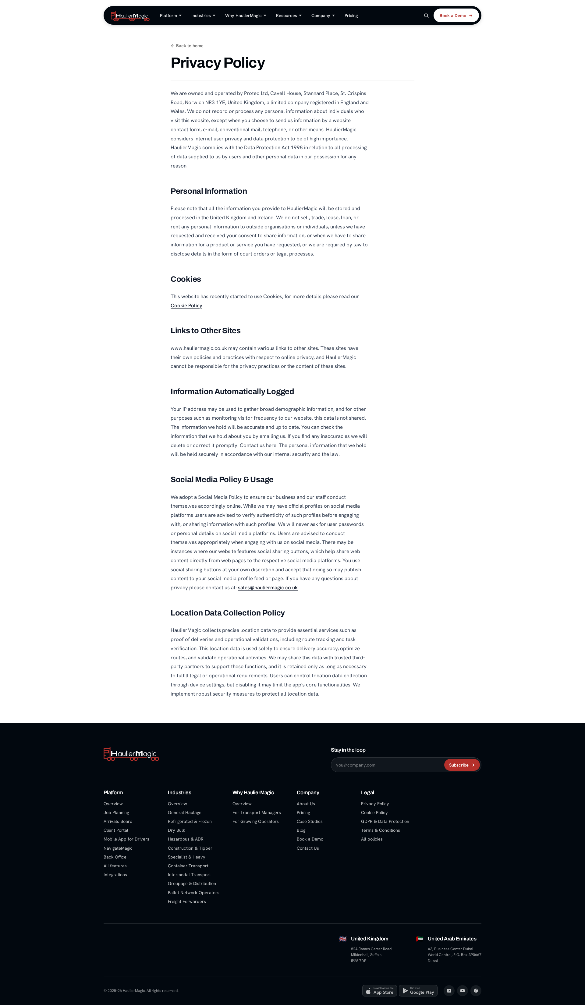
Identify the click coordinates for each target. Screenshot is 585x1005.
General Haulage (184, 812)
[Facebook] (475, 990)
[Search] (426, 15)
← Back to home (187, 45)
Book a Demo (453, 15)
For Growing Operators (255, 821)
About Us (306, 803)
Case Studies (310, 821)
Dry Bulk (176, 830)
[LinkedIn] (449, 990)
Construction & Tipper (190, 848)
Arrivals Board (118, 821)
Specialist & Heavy (186, 857)
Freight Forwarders (187, 901)
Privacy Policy (375, 803)
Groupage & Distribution (192, 883)
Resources (286, 15)
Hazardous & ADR (186, 839)
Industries (201, 15)
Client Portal (116, 830)
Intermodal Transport (189, 874)
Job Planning (116, 812)
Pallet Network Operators (193, 892)
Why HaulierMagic (243, 15)
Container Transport (188, 866)
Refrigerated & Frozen (190, 821)
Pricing (351, 15)
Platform (168, 15)
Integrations (115, 874)
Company (320, 15)
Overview (113, 803)
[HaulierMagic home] (130, 15)
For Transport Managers (256, 812)
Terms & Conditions (380, 830)
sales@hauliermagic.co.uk (268, 587)
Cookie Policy (186, 305)
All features (115, 866)
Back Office (115, 857)
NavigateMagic (118, 848)
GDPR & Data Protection (385, 821)
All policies (372, 839)
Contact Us (308, 848)
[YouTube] (462, 990)
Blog (301, 830)
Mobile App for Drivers (126, 839)
